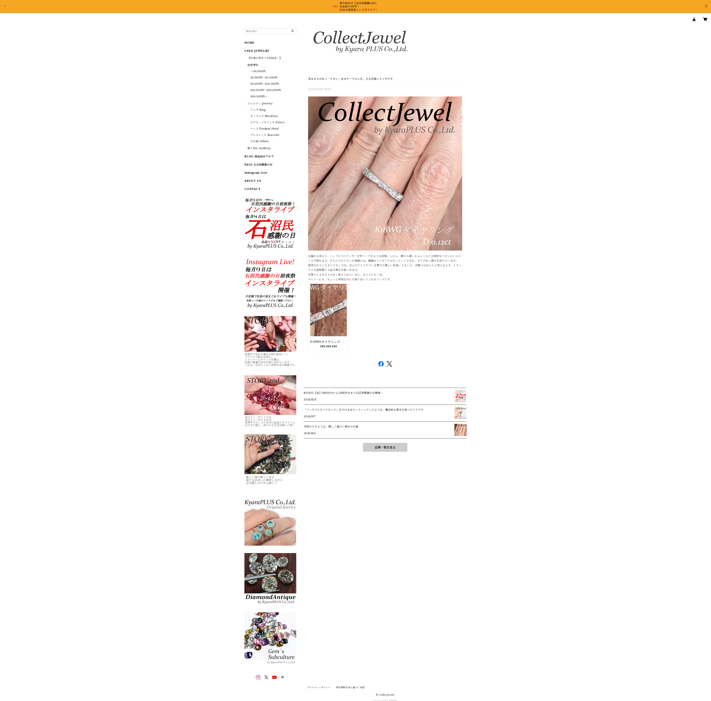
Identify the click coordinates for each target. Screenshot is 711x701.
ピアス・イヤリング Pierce (267, 122)
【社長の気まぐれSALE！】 (264, 58)
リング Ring (258, 109)
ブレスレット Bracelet (264, 135)
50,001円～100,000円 (264, 84)
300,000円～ (258, 96)
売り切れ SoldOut (259, 148)
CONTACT (252, 189)
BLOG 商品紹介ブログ (259, 156)
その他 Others (259, 141)
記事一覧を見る (385, 447)
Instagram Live (255, 172)
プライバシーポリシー (318, 687)
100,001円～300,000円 (265, 90)
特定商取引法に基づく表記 (350, 687)
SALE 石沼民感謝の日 (258, 164)
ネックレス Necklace (264, 116)
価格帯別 (252, 65)
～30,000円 (258, 71)
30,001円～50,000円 (264, 77)
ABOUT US (252, 181)
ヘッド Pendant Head (264, 128)
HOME (249, 42)
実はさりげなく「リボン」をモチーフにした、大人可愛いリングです (350, 79)
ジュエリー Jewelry (260, 103)
